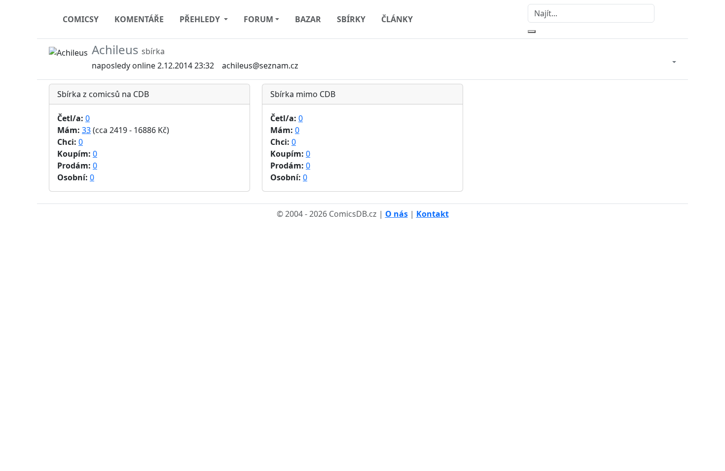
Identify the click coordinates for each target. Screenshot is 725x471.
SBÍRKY (351, 19)
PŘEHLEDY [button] (201, 19)
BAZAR (308, 19)
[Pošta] (664, 59)
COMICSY (81, 19)
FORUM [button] (258, 19)
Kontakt (432, 213)
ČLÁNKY (397, 19)
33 (86, 130)
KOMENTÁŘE (139, 19)
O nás (396, 213)
